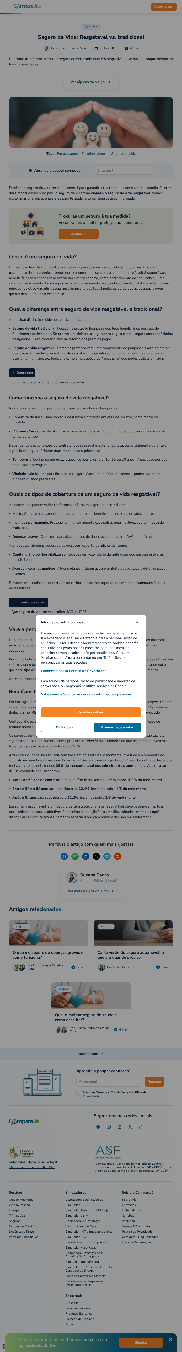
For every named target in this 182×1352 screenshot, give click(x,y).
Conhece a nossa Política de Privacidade (74, 670)
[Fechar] (137, 622)
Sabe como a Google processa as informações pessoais (86, 694)
